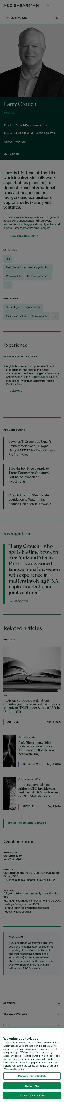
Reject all (32, 1086)
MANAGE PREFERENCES (32, 1076)
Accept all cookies (32, 1095)
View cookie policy (14, 1069)
